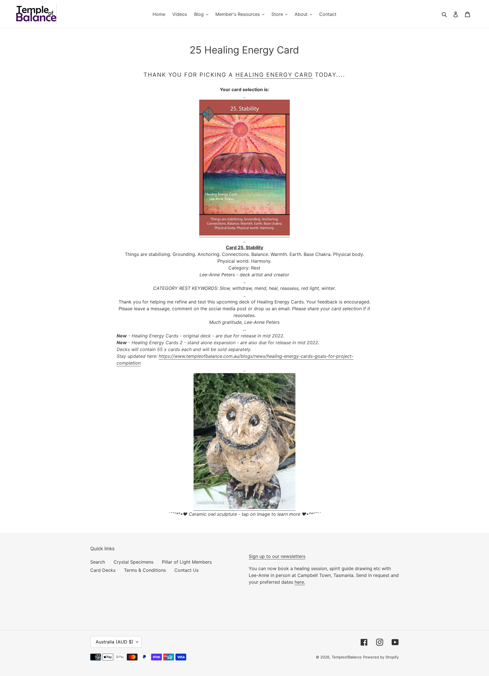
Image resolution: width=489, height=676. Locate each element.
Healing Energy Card (274, 74)
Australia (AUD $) (114, 642)
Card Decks (102, 570)
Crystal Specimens (133, 562)
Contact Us (186, 570)
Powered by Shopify (381, 657)
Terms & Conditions (145, 570)
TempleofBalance (347, 657)
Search (97, 562)
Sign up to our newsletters (277, 556)
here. (300, 582)
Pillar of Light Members (187, 562)
